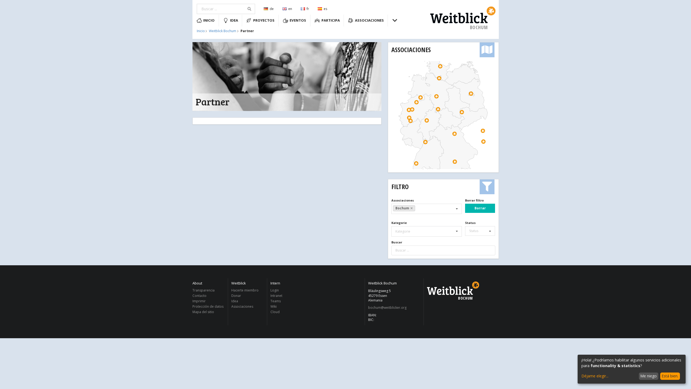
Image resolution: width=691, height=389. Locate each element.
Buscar (396, 242)
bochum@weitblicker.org (387, 308)
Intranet (276, 295)
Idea (234, 20)
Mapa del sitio (203, 312)
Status (470, 223)
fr (308, 8)
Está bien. (670, 375)
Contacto (199, 295)
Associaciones (369, 20)
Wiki (273, 306)
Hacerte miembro (245, 291)
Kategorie (399, 223)
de (272, 8)
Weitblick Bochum (222, 31)
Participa (330, 20)
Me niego (648, 375)
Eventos (298, 20)
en (290, 8)
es (325, 8)
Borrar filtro (474, 200)
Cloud (275, 312)
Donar (236, 295)
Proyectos (264, 20)
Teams (275, 301)
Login (274, 291)
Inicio (209, 20)
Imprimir (199, 301)
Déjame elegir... (594, 376)
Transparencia (203, 291)
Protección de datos (207, 306)
